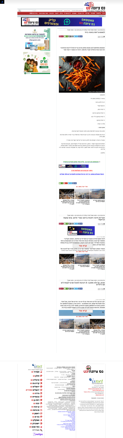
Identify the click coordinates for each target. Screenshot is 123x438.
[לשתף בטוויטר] (75, 36)
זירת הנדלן (67, 403)
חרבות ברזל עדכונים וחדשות (67, 399)
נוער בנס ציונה (43, 13)
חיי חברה (81, 13)
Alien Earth (72, 430)
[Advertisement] (81, 43)
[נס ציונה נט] (93, 374)
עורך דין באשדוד (71, 416)
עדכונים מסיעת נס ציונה (69, 407)
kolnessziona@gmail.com (94, 389)
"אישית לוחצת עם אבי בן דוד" (68, 387)
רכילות (73, 377)
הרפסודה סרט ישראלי (70, 428)
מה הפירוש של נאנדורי (70, 429)
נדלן (61, 13)
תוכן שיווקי (73, 385)
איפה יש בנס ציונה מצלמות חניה (82, 170)
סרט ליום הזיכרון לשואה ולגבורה (68, 427)
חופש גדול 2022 (57, 404)
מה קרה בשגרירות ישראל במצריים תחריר (66, 424)
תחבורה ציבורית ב (53, 408)
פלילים (73, 368)
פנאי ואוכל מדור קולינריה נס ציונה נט (86, 30)
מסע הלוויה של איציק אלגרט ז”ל (68, 421)
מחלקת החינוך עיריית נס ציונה (68, 396)
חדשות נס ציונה (59, 403)
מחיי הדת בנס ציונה (64, 372)
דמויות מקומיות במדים (52, 379)
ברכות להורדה (66, 404)
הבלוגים (73, 403)
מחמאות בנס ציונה (70, 389)
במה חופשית (57, 387)
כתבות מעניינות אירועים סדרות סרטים (55, 406)
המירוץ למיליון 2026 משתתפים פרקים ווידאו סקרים (63, 409)
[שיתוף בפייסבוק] (80, 36)
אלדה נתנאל (87, 392)
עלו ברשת (56, 377)
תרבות (52, 13)
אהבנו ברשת (61, 402)
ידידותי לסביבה (71, 376)
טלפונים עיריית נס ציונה (68, 395)
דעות (56, 13)
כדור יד (62, 374)
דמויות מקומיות (71, 379)
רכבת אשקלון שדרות (70, 425)
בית (103, 13)
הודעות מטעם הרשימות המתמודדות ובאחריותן (64, 398)
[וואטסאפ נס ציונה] (74, 166)
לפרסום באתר (59, 10)
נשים (56, 402)
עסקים (67, 385)
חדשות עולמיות (70, 369)
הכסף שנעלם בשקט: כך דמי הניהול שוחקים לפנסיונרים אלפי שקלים (82, 174)
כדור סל (68, 374)
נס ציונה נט (101, 30)
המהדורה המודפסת (70, 402)
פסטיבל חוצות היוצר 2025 (69, 423)
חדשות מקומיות (66, 368)
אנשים (74, 13)
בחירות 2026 (33, 13)
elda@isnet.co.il (100, 395)
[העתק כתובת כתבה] (70, 36)
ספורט (93, 13)
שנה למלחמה (72, 408)
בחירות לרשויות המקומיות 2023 (67, 397)
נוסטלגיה (72, 381)
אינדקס (73, 391)
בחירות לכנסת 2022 (70, 406)
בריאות (69, 371)
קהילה (87, 13)
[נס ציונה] (94, 11)
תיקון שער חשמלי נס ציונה (69, 415)
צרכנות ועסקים (71, 384)
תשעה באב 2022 (54, 405)
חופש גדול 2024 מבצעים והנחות (55, 407)
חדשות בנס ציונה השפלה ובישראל (66, 367)
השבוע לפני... (72, 382)
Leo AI (73, 422)
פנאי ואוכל (101, 16)
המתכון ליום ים (99, 299)
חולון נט (73, 418)
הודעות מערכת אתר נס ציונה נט (66, 405)
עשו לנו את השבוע (62, 379)
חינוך (74, 371)
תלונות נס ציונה (61, 389)
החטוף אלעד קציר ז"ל (70, 420)
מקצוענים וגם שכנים (59, 385)
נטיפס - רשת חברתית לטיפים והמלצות (66, 411)
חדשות (99, 13)
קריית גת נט (72, 417)
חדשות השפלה (58, 368)
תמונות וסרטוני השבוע (66, 377)
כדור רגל (73, 374)
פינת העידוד (72, 400)
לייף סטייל (67, 13)
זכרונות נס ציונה (63, 382)
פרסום (73, 419)
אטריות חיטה (99, 236)
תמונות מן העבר (54, 382)
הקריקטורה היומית (63, 408)
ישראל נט (73, 413)
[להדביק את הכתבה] (65, 183)
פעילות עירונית (63, 371)
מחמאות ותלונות (70, 388)
